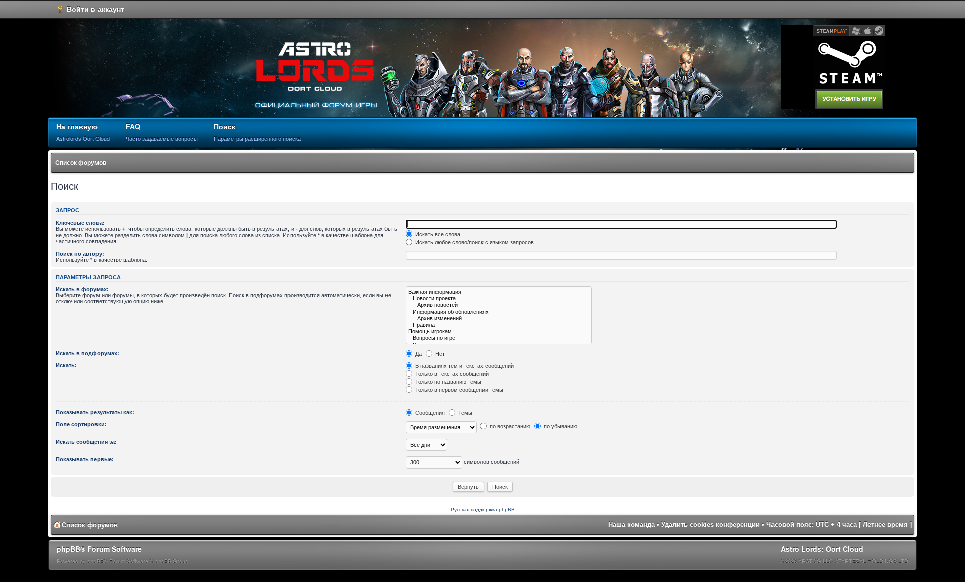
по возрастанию (509, 426)
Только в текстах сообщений (451, 374)
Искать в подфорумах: (87, 353)
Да (418, 354)
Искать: (66, 365)
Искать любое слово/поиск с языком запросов (474, 242)
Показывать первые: (85, 459)
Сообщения (429, 413)
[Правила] (498, 325)
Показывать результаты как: (95, 412)
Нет (439, 354)
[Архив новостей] (498, 305)
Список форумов (80, 162)
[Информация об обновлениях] (498, 312)
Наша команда (631, 524)
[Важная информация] (498, 292)
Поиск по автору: (80, 254)
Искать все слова (437, 234)
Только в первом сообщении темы (458, 390)
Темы (464, 413)
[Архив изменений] (498, 318)
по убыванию (559, 426)
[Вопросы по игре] (498, 338)
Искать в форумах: (82, 289)
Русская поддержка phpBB (483, 509)
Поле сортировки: (81, 424)
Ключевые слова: (80, 223)
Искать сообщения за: (86, 442)
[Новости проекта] (498, 298)
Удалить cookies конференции (710, 524)
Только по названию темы (447, 382)
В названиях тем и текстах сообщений (464, 366)
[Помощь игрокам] (498, 331)
